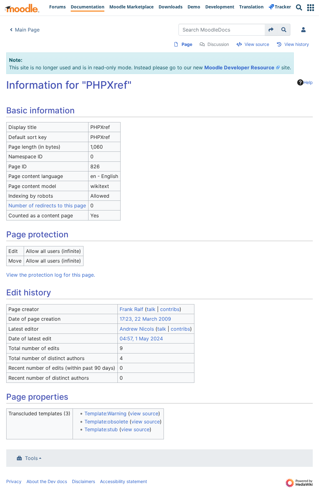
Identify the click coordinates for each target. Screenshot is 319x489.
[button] (311, 8)
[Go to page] (271, 30)
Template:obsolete (106, 421)
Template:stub (101, 429)
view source (144, 413)
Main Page (27, 30)
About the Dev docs (46, 481)
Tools (31, 458)
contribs (169, 309)
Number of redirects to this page (47, 205)
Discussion (218, 44)
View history (296, 44)
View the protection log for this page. (50, 275)
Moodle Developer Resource (239, 67)
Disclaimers (83, 481)
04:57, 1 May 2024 (141, 338)
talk (151, 309)
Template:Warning (105, 413)
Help (308, 82)
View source (257, 44)
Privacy (13, 481)
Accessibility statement (123, 481)
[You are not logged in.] (304, 29)
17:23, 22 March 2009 (145, 319)
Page (187, 44)
